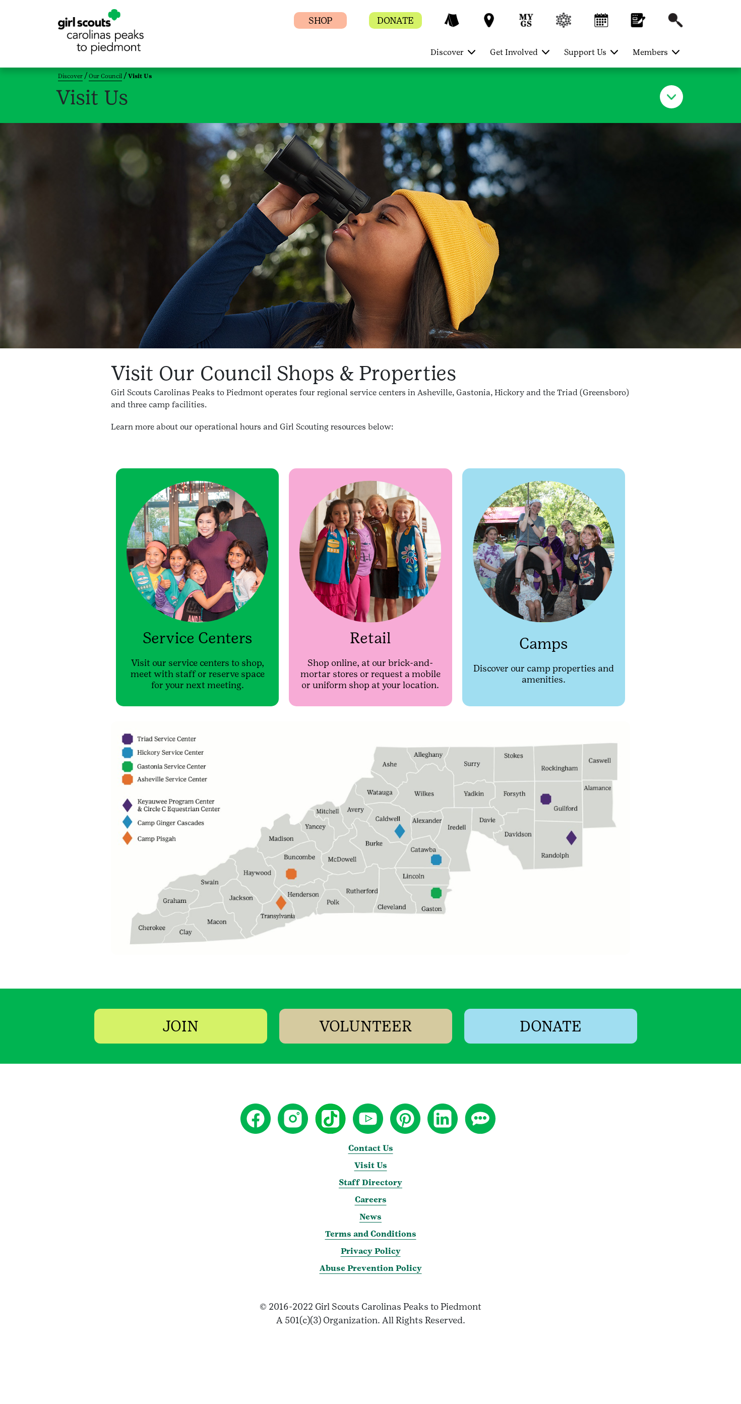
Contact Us (370, 1148)
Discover (70, 76)
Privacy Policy (371, 1251)
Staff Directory (370, 1182)
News (370, 1217)
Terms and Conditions (370, 1234)
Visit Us (370, 1165)
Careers (371, 1199)
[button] (451, 25)
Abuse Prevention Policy (371, 1268)
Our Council (105, 76)
